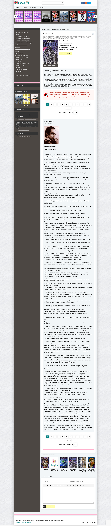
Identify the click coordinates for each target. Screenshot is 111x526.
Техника (17, 73)
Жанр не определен (21, 69)
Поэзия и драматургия (22, 41)
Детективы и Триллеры (22, 32)
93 (89, 104)
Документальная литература (23, 43)
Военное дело (19, 65)
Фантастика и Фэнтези (22, 36)
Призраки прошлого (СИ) (24, 136)
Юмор (17, 51)
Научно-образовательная (22, 38)
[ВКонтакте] (82, 3)
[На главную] (21, 3)
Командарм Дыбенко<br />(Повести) (27, 119)
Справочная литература (22, 49)
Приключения (19, 53)
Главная (17, 7)
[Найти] (62, 3)
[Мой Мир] (88, 3)
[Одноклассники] (86, 3)
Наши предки (62, 29)
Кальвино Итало (67, 45)
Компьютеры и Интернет (22, 75)
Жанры (25, 7)
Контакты (41, 7)
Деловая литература (21, 55)
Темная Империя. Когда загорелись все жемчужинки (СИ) (27, 129)
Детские (17, 47)
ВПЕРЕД (68, 108)
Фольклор (18, 61)
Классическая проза (73, 41)
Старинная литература (22, 63)
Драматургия (19, 59)
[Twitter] (90, 3)
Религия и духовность (22, 57)
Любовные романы (21, 45)
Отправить (51, 506)
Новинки (33, 7)
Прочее (17, 67)
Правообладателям (26, 522)
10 (81, 104)
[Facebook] (84, 3)
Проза (65, 41)
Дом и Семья (19, 71)
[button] (44, 485)
